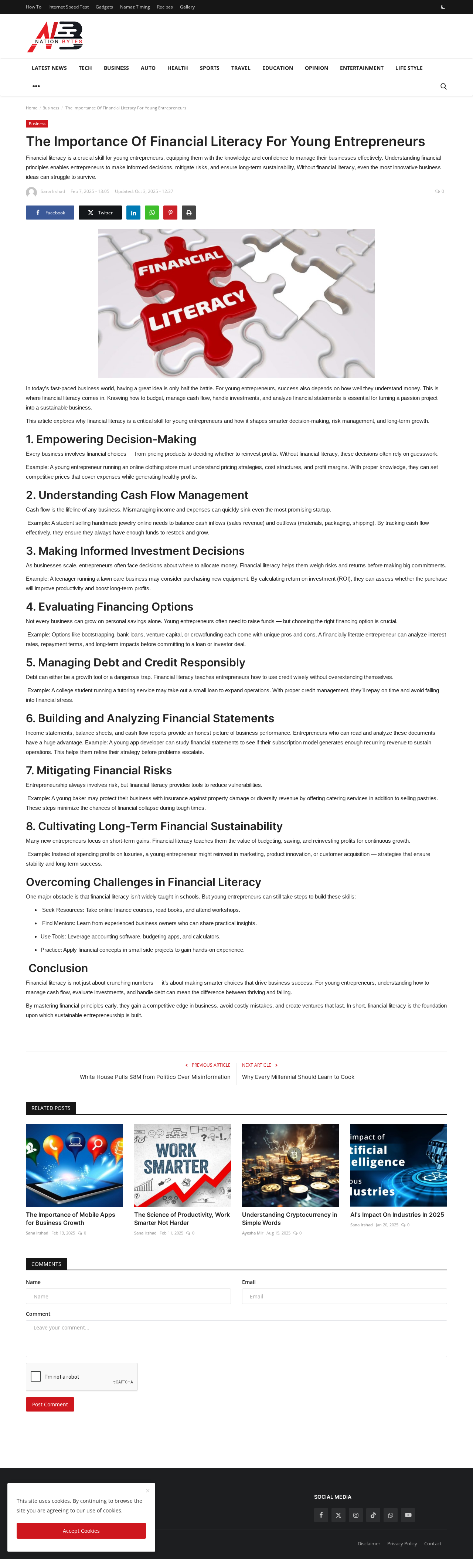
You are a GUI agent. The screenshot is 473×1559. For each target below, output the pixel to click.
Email (249, 1281)
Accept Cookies (81, 1530)
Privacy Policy (402, 1543)
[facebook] (321, 1515)
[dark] (443, 7)
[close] (148, 1491)
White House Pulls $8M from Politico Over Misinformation (155, 1076)
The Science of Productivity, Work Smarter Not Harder (182, 1218)
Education (277, 67)
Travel (241, 67)
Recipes (165, 7)
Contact (433, 1543)
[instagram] (356, 1515)
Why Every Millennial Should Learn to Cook (298, 1076)
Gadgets (104, 7)
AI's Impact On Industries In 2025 (397, 1214)
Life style (409, 67)
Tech (85, 67)
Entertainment (362, 67)
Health (177, 67)
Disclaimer (369, 1543)
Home (31, 108)
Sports (210, 67)
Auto (148, 67)
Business (116, 67)
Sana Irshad (37, 1233)
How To (33, 7)
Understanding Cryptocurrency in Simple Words (289, 1218)
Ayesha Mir (252, 1233)
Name (33, 1281)
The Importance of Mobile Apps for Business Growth (70, 1218)
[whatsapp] (391, 1515)
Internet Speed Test (68, 7)
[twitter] (338, 1515)
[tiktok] (373, 1515)
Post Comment (50, 1404)
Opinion (316, 67)
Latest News (49, 67)
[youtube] (408, 1515)
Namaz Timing (135, 7)
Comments (46, 1263)
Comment (38, 1313)
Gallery (187, 7)
